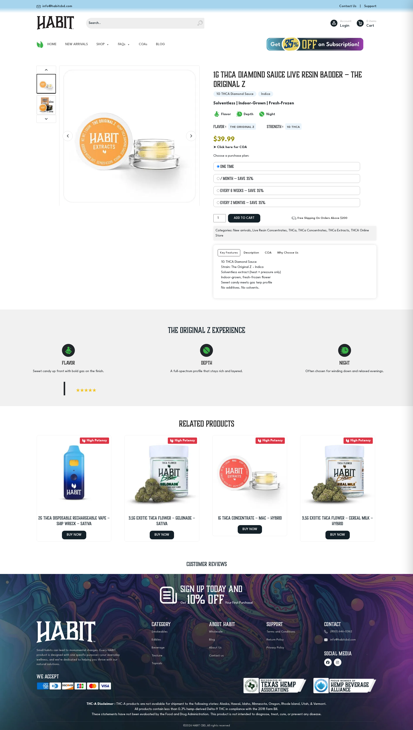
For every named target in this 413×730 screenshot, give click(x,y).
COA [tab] (268, 252)
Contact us (216, 655)
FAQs (121, 44)
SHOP (100, 44)
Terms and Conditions (281, 631)
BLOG (160, 44)
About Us (215, 647)
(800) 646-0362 (341, 631)
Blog (212, 639)
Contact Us (347, 6)
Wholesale (216, 631)
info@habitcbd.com (343, 639)
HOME (52, 44)
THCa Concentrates (312, 230)
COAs (143, 44)
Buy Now (74, 535)
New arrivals (242, 230)
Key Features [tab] (229, 252)
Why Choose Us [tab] (287, 252)
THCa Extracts (338, 230)
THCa (292, 230)
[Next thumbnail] (46, 119)
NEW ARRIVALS (76, 44)
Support (370, 6)
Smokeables (160, 631)
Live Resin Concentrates (270, 230)
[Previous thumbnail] (46, 70)
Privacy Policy (275, 647)
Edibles (156, 639)
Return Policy (275, 639)
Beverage (158, 647)
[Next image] (191, 136)
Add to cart (244, 218)
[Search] (200, 23)
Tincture (157, 655)
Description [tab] (251, 252)
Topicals (157, 663)
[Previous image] (68, 136)
